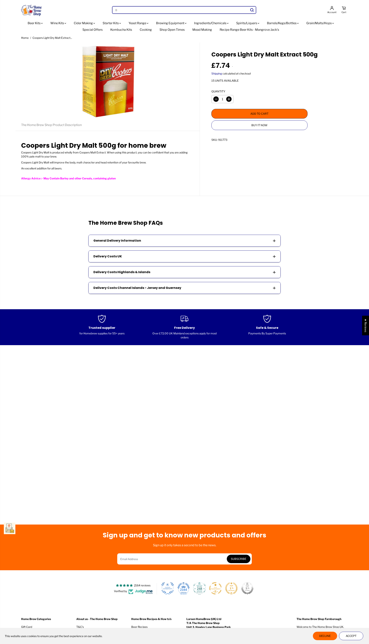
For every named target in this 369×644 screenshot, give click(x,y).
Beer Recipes (139, 626)
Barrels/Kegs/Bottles (282, 23)
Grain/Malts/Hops (319, 23)
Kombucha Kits (121, 29)
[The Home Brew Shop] (31, 10)
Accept (351, 635)
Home (25, 37)
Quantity (218, 91)
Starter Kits (111, 23)
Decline (325, 635)
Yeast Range (138, 23)
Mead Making (202, 29)
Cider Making (83, 23)
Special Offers (92, 29)
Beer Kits (34, 23)
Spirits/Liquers (247, 23)
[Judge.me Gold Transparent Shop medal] (215, 588)
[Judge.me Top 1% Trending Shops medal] (231, 588)
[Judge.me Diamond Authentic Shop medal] (167, 588)
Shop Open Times (172, 29)
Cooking (146, 29)
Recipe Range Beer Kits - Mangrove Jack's (249, 29)
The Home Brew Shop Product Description (51, 125)
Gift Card (26, 626)
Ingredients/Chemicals (210, 23)
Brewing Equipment (170, 23)
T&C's (80, 626)
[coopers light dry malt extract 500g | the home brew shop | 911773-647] (107, 80)
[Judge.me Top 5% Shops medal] (247, 588)
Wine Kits (57, 23)
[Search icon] (252, 10)
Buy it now (259, 125)
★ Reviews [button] (365, 325)
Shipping (216, 73)
